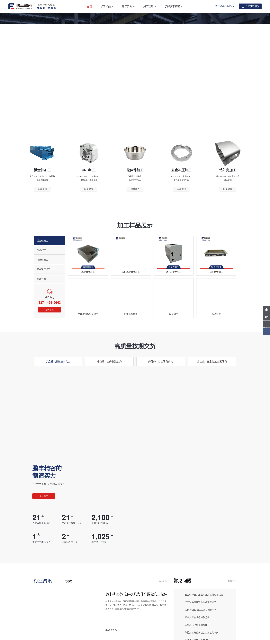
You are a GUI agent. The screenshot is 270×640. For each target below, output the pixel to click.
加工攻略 (148, 6)
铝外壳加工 (42, 278)
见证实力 (43, 496)
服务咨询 (49, 309)
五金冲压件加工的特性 (196, 625)
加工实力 (127, 6)
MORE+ (163, 581)
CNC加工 (41, 250)
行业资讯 (43, 580)
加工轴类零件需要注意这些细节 (200, 602)
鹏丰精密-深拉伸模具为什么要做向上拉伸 (136, 593)
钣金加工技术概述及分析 (197, 617)
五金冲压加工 (43, 269)
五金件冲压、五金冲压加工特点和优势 (204, 594)
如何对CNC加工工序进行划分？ (201, 609)
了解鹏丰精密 (172, 6)
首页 (89, 6)
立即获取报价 (252, 6)
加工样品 (106, 6)
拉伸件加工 (42, 259)
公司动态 (67, 581)
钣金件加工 (42, 240)
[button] (131, 119)
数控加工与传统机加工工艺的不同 (202, 632)
